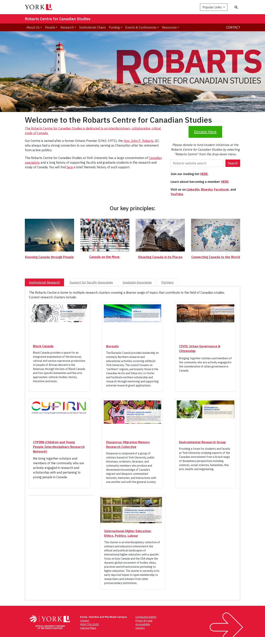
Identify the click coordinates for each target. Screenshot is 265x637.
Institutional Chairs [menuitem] (92, 27)
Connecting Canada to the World (215, 257)
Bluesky (206, 189)
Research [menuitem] (67, 27)
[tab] (44, 282)
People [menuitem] (50, 27)
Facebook (221, 189)
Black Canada (43, 346)
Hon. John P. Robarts (138, 141)
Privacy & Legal (143, 620)
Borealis (112, 346)
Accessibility (142, 624)
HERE (204, 174)
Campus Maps (88, 628)
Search (233, 163)
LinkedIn (193, 189)
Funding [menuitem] (114, 27)
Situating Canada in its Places (160, 257)
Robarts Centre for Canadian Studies (57, 18)
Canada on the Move (104, 257)
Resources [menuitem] (169, 27)
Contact (233, 27)
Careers (140, 628)
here (70, 167)
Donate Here (205, 131)
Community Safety (145, 617)
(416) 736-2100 (89, 624)
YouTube (177, 194)
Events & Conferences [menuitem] (141, 27)
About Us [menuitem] (33, 27)
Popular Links (213, 7)
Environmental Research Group (202, 442)
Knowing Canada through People (49, 257)
